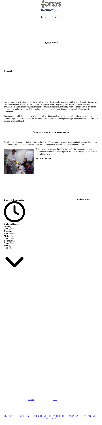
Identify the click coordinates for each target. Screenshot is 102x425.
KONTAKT (51, 418)
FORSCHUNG (40, 416)
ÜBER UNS (24, 416)
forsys (43, 17)
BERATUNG (74, 416)
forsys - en (56, 17)
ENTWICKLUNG (57, 416)
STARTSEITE (10, 416)
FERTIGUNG (89, 416)
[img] (51, 40)
